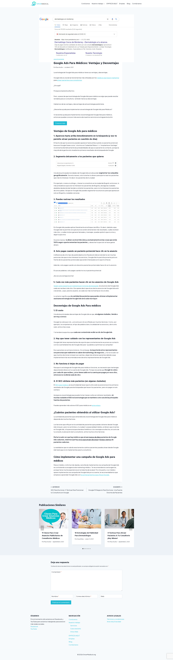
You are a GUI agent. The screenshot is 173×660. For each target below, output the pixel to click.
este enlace (96, 405)
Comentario (56, 572)
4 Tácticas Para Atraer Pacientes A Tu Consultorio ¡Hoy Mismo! (119, 535)
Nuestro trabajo (74, 622)
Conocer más (60, 123)
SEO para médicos (62, 385)
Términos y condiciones (115, 619)
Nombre (55, 596)
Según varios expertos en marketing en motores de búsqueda (76, 286)
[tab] (82, 548)
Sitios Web (74, 632)
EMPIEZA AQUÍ (112, 4)
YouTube (34, 629)
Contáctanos (137, 4)
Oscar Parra (80, 539)
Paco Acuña (59, 67)
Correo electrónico (83, 596)
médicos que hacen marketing (108, 78)
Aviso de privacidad (114, 622)
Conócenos (85, 4)
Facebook (34, 626)
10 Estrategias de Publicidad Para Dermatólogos (86, 534)
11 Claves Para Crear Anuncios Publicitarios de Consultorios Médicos (52, 535)
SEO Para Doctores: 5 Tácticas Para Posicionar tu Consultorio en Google (67, 490)
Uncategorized (59, 59)
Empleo (122, 4)
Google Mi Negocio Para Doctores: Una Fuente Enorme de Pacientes (105, 490)
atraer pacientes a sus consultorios (69, 80)
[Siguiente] (130, 528)
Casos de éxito (75, 629)
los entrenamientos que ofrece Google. (95, 475)
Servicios (73, 626)
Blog (128, 4)
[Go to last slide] (42, 528)
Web (102, 596)
